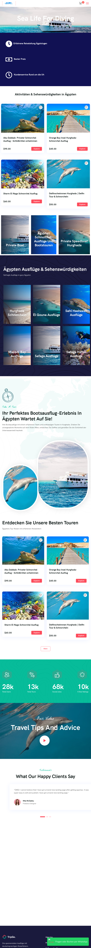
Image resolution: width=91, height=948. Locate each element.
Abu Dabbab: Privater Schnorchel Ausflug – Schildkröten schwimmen (20, 139)
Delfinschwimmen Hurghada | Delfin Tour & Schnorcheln (66, 195)
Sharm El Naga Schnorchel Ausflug (20, 193)
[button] (41, 817)
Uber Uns (49, 937)
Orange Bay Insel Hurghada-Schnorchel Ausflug (63, 139)
